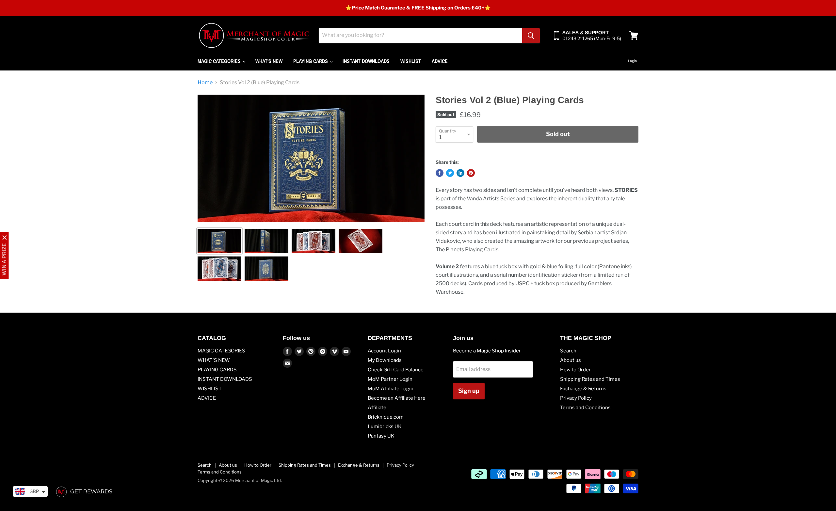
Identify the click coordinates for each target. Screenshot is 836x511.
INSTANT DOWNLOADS (366, 61)
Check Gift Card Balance (396, 370)
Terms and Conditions (585, 407)
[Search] (531, 35)
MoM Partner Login (390, 379)
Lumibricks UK (385, 426)
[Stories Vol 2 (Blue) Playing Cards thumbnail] (219, 241)
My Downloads (385, 360)
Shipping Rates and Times (590, 379)
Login (632, 61)
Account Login (384, 351)
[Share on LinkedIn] (460, 173)
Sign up (468, 390)
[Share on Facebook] (439, 173)
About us (570, 360)
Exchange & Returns (583, 389)
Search (568, 351)
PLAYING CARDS (311, 61)
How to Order (575, 370)
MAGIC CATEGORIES (220, 61)
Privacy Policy (576, 398)
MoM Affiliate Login (390, 389)
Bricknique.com (386, 417)
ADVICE (440, 61)
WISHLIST (410, 61)
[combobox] (420, 35)
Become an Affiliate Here (397, 398)
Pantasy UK (381, 436)
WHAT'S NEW (268, 61)
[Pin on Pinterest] (471, 173)
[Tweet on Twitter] (450, 173)
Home (205, 82)
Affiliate (377, 407)
